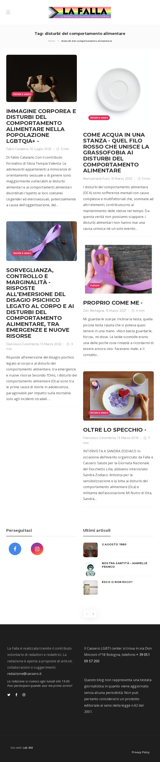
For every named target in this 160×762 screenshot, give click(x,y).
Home (51, 40)
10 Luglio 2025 (40, 149)
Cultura (94, 285)
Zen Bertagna (93, 311)
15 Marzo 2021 (116, 311)
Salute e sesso (22, 94)
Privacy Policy (141, 752)
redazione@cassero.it (24, 673)
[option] (118, 569)
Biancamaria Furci (96, 179)
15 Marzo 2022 (50, 344)
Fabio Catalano (17, 149)
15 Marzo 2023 (121, 179)
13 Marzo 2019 (127, 438)
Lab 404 (28, 747)
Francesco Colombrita (22, 344)
